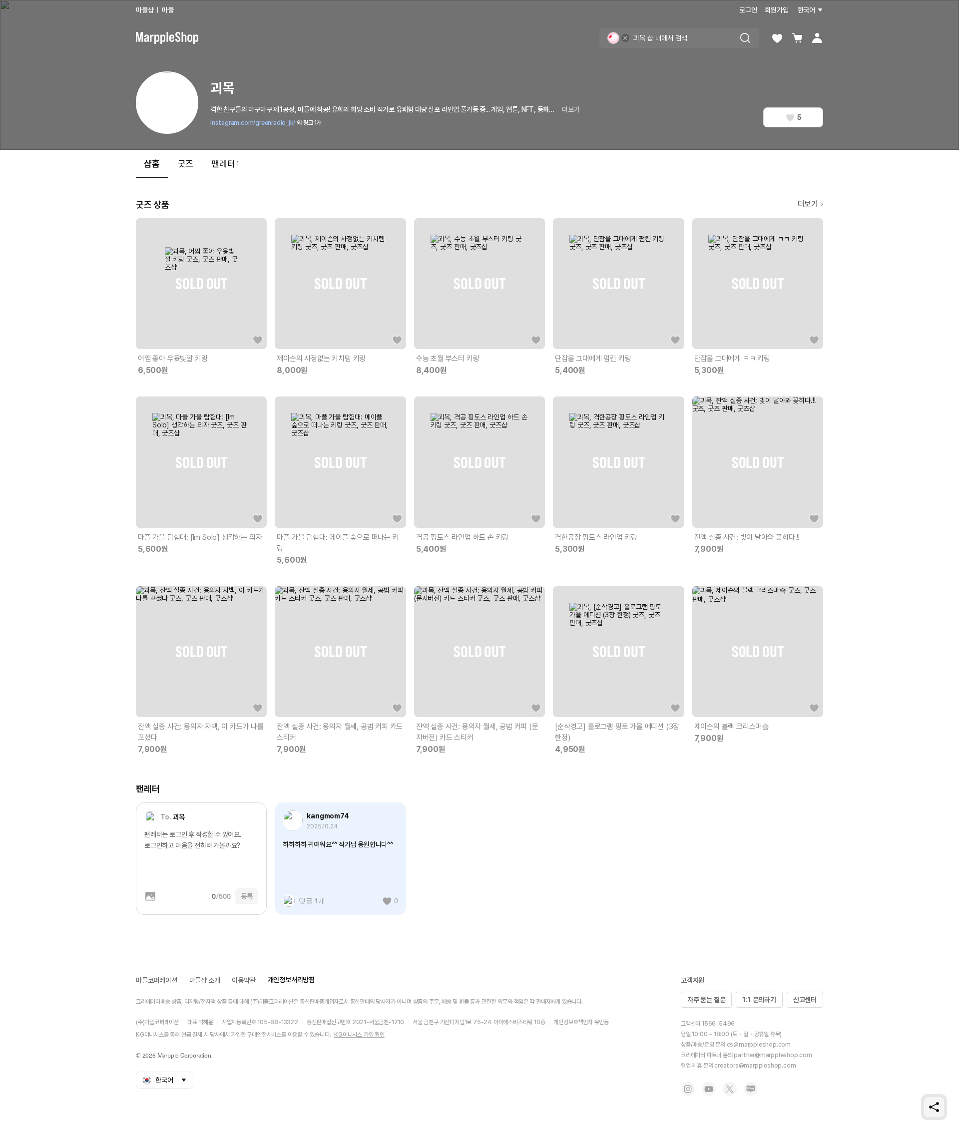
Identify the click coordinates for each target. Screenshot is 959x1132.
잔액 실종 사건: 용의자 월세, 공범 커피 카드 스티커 (340, 732)
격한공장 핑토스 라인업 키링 (596, 537)
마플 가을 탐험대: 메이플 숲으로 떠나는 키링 (338, 543)
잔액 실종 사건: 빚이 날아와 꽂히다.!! (747, 537)
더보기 (570, 109)
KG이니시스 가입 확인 (359, 1034)
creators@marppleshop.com (755, 1065)
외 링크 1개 (309, 122)
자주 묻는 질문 (706, 1000)
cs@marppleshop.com (759, 1044)
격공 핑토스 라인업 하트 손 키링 (462, 537)
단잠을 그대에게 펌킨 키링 (593, 358)
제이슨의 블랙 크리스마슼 (731, 726)
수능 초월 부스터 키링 (448, 358)
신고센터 (805, 1000)
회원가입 (776, 10)
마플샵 (144, 10)
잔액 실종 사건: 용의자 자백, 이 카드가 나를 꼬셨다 (201, 732)
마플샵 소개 (204, 980)
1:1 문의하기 (759, 1000)
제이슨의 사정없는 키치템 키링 (321, 358)
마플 (168, 10)
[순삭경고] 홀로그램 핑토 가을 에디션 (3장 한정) (617, 732)
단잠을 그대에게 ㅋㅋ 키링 (732, 358)
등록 (247, 896)
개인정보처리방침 (291, 980)
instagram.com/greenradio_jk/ (252, 122)
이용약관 (243, 980)
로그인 (748, 10)
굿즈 (186, 163)
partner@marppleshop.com (773, 1055)
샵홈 (152, 163)
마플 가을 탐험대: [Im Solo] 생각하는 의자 (200, 537)
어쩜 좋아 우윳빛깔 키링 (172, 358)
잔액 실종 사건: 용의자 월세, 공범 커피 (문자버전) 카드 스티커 (477, 732)
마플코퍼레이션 (156, 980)
